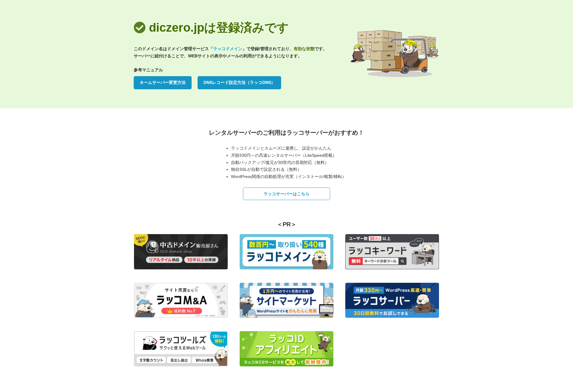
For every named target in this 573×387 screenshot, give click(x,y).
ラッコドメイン (227, 48)
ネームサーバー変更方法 (163, 82)
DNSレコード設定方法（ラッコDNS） (239, 82)
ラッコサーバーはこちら (286, 193)
